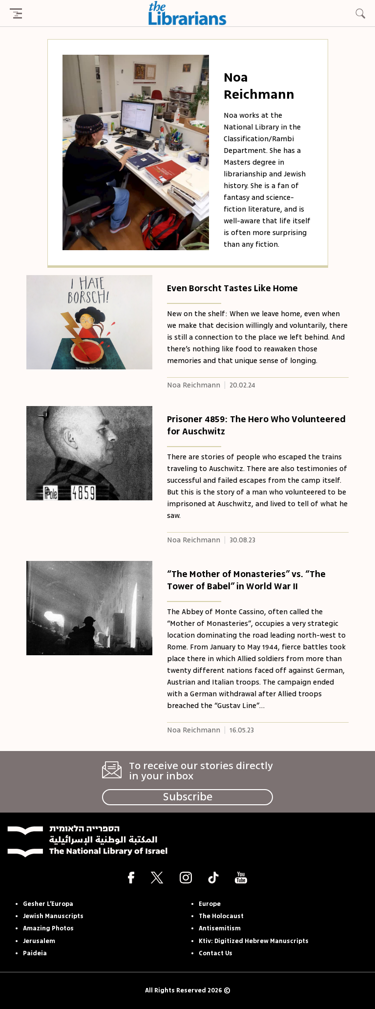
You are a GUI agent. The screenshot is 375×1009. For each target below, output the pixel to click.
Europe (210, 904)
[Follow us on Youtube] (241, 877)
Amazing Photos (48, 928)
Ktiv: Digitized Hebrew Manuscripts (254, 941)
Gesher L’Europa (48, 904)
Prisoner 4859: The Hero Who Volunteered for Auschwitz (256, 425)
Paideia (35, 953)
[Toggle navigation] (15, 13)
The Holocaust (221, 916)
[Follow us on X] (157, 877)
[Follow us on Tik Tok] (213, 877)
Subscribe (187, 797)
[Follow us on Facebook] (131, 877)
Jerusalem (39, 941)
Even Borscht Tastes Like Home (232, 288)
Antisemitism (220, 928)
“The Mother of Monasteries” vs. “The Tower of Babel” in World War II (246, 580)
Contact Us (215, 953)
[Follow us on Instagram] (186, 877)
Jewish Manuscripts (53, 916)
